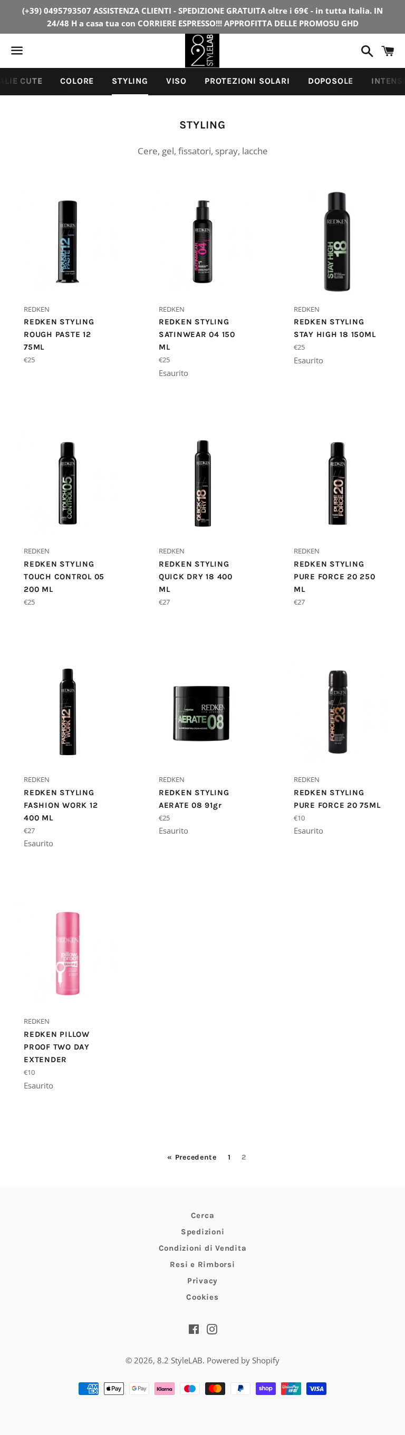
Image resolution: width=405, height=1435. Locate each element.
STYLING (130, 81)
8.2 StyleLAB (179, 1360)
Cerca (203, 1215)
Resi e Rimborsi (202, 1264)
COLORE (77, 81)
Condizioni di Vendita (203, 1248)
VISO (176, 81)
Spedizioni (203, 1231)
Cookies (202, 1297)
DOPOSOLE (330, 81)
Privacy (202, 1280)
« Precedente (191, 1157)
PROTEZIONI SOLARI (247, 81)
